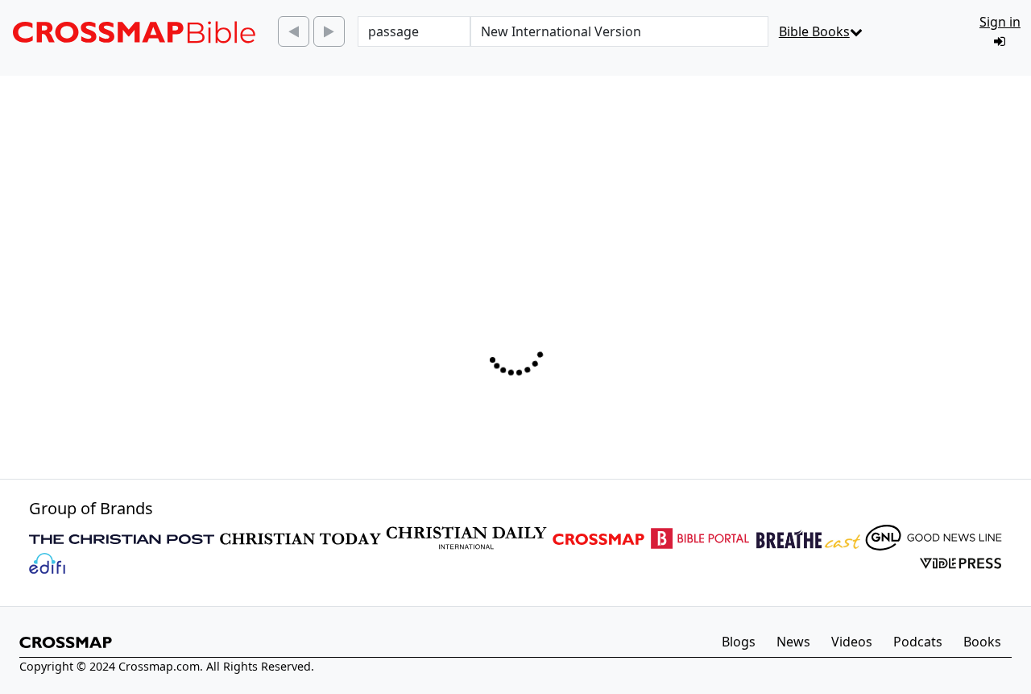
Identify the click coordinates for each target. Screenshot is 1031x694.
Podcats (917, 641)
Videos (851, 641)
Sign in (1000, 22)
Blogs (739, 641)
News (793, 641)
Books (982, 641)
